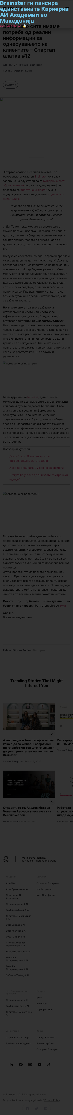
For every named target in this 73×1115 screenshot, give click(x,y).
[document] (36, 557)
